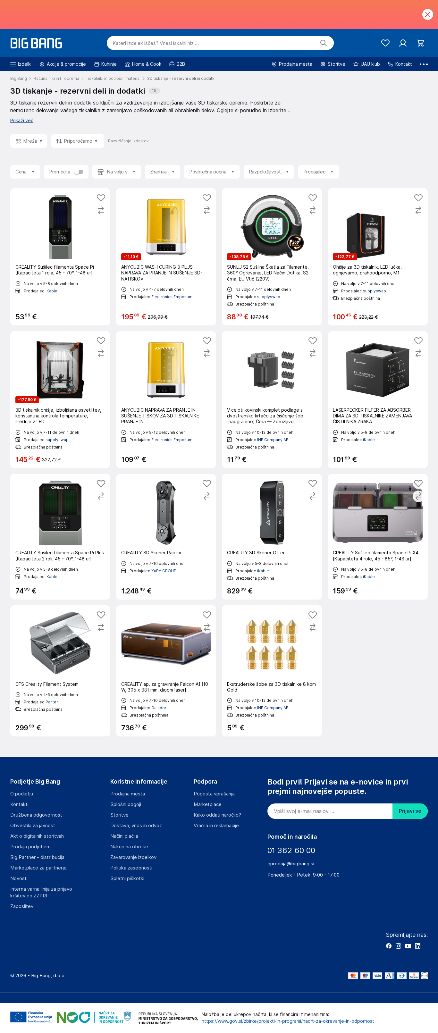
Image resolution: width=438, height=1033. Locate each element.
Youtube (408, 946)
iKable (51, 291)
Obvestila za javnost (32, 825)
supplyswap (268, 296)
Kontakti (19, 804)
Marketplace (208, 804)
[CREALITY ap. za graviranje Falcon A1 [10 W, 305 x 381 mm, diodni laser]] (166, 671)
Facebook (389, 946)
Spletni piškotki (127, 878)
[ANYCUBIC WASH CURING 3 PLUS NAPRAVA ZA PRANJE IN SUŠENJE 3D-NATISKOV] (166, 257)
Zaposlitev (21, 906)
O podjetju (21, 794)
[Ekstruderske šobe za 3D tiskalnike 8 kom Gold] (272, 671)
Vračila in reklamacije (216, 825)
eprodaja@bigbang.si (290, 864)
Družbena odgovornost (36, 815)
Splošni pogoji (125, 804)
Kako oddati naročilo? (217, 815)
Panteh (52, 702)
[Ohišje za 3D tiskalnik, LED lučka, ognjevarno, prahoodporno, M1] (377, 257)
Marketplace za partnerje (38, 868)
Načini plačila (124, 836)
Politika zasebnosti (131, 868)
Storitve (119, 815)
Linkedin (417, 946)
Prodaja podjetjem (30, 847)
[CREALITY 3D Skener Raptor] (166, 536)
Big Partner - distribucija (37, 857)
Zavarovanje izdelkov (133, 857)
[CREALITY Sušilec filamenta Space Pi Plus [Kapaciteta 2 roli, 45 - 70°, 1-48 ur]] (60, 536)
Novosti (19, 878)
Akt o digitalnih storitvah (37, 836)
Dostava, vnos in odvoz (136, 825)
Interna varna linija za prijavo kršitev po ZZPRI (41, 892)
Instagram (398, 946)
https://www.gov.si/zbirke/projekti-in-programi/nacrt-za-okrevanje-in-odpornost (288, 1021)
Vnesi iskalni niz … (156, 43)
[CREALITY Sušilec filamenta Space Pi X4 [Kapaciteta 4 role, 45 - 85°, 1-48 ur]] (377, 536)
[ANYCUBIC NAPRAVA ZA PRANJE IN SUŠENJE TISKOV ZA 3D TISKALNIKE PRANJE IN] (166, 400)
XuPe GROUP (163, 570)
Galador (158, 707)
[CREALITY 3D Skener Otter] (272, 536)
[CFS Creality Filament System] (60, 671)
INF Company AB (273, 439)
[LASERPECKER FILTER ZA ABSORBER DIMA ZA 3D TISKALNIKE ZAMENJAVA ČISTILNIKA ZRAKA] (377, 400)
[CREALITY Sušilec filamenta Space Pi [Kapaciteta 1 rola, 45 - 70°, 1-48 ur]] (60, 257)
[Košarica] (420, 43)
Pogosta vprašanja (214, 794)
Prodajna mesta (127, 794)
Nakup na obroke (129, 847)
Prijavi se (410, 811)
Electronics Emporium (171, 296)
